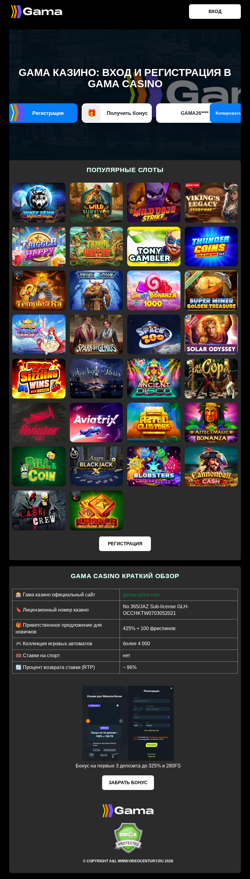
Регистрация (125, 543)
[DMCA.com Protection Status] (128, 838)
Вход (215, 11)
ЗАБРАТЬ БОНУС (128, 782)
